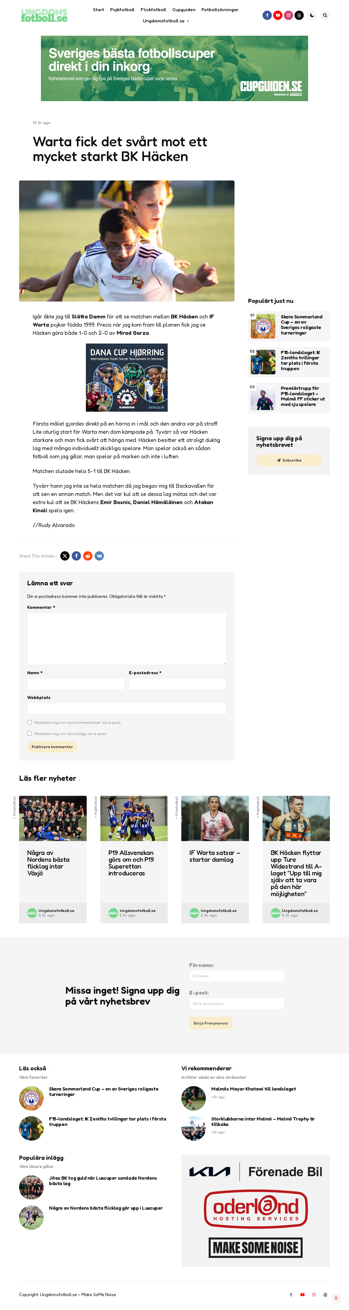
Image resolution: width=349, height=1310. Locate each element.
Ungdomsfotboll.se (56, 910)
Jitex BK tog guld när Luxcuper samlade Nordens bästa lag (103, 1180)
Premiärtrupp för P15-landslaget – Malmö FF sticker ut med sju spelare (303, 396)
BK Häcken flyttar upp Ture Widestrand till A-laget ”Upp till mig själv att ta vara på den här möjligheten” (296, 873)
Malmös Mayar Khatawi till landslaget (253, 1089)
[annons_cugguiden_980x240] (174, 68)
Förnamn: (201, 965)
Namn (35, 672)
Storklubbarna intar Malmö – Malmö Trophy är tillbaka (263, 1121)
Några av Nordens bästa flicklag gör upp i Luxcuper (106, 1208)
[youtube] (277, 15)
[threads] (299, 15)
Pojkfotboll (95, 805)
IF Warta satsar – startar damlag (214, 856)
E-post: (199, 992)
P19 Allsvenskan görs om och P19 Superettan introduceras (131, 863)
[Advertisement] (289, 202)
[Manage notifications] (336, 1298)
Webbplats (38, 697)
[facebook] (267, 15)
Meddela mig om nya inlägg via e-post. (70, 733)
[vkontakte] (99, 556)
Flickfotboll (14, 806)
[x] (65, 556)
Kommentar (41, 607)
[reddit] (87, 556)
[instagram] (288, 15)
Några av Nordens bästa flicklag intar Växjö (48, 863)
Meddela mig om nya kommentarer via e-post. (78, 722)
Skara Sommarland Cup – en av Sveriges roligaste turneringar (302, 325)
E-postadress (145, 672)
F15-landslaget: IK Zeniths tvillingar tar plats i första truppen (300, 360)
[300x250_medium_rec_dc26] (127, 409)
